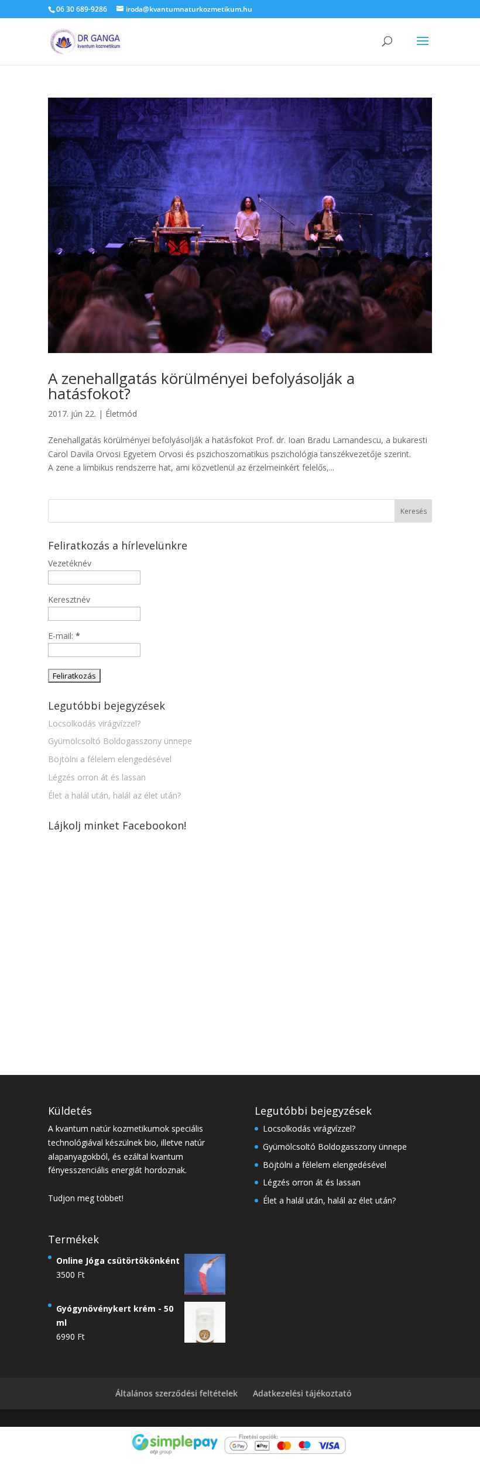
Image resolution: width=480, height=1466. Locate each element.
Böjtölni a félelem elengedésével (110, 759)
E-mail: (64, 635)
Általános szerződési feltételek (176, 1393)
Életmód (121, 413)
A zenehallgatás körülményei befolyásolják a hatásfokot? (201, 386)
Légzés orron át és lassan (97, 777)
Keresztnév (69, 599)
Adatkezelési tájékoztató (302, 1393)
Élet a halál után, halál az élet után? (114, 795)
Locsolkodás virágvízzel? (94, 723)
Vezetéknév (69, 563)
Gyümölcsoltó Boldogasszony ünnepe (120, 740)
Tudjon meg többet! (86, 1198)
